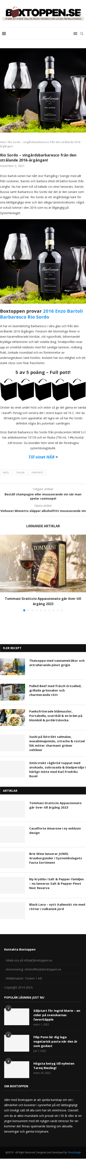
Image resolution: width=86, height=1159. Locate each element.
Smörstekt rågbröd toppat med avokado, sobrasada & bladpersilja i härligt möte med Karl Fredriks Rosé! (57, 769)
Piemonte (37, 472)
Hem (3, 142)
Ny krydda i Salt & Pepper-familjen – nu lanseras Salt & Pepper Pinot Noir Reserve (56, 883)
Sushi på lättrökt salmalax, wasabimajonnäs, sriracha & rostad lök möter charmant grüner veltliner (57, 743)
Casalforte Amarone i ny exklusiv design (55, 830)
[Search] (82, 33)
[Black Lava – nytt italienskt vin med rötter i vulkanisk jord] (12, 910)
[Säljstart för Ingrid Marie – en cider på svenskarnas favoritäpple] (16, 1016)
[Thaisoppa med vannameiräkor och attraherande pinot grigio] (12, 666)
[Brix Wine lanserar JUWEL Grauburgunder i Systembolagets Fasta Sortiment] (12, 860)
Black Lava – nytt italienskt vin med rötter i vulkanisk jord (57, 906)
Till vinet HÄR (41, 457)
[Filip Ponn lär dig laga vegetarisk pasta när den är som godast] (16, 1043)
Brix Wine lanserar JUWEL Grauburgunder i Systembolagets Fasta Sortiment (55, 858)
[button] (3, 572)
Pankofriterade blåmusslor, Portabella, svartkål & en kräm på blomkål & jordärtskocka (55, 715)
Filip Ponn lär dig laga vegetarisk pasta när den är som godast (55, 1041)
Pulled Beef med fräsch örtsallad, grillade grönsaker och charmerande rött (55, 690)
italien (20, 472)
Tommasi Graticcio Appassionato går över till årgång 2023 (55, 805)
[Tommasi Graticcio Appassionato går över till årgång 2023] (43, 563)
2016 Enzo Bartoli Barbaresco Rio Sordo (41, 314)
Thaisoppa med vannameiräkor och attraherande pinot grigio (57, 662)
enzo (6, 472)
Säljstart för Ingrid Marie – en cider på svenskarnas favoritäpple (56, 1014)
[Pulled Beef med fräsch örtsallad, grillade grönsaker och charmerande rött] (12, 692)
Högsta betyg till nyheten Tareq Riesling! (53, 1065)
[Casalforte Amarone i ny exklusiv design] (12, 834)
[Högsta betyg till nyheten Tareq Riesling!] (16, 1069)
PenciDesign (74, 1152)
